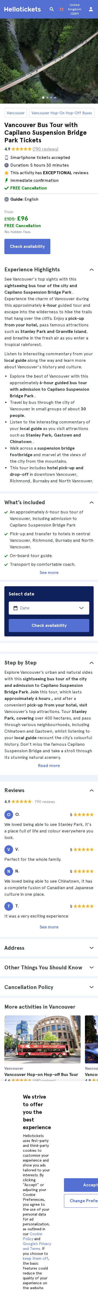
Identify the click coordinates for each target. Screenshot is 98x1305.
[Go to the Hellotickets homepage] (23, 9)
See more (49, 572)
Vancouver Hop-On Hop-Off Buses (62, 113)
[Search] (52, 9)
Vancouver (15, 113)
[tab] (49, 269)
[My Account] (91, 9)
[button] (49, 269)
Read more (49, 765)
